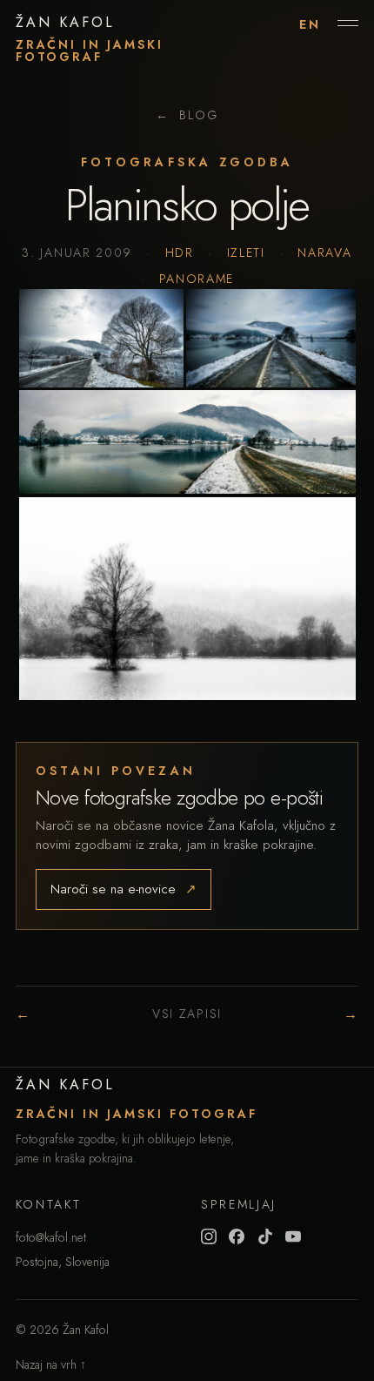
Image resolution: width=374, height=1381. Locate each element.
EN (310, 24)
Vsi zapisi (187, 1013)
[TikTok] (265, 1236)
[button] (101, 338)
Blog (186, 115)
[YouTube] (293, 1236)
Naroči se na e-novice (123, 889)
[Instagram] (209, 1236)
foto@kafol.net (51, 1237)
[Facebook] (236, 1236)
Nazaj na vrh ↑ (51, 1364)
